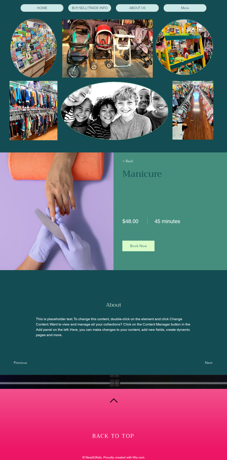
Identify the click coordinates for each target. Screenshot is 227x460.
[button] (138, 246)
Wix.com (139, 457)
